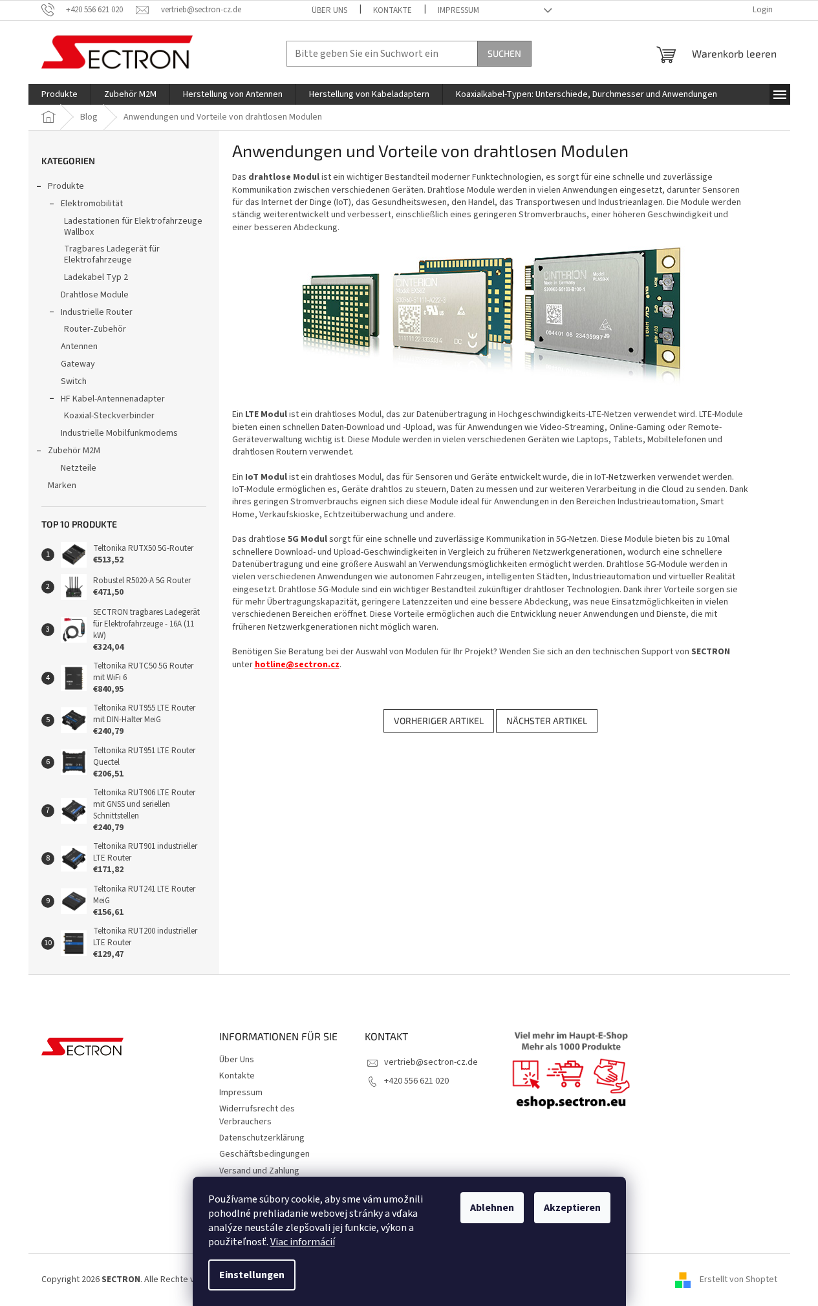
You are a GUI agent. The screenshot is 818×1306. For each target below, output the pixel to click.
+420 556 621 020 (416, 1081)
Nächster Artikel (546, 720)
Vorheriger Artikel (439, 720)
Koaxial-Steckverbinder (109, 415)
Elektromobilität (92, 203)
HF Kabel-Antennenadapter (113, 398)
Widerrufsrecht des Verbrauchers (257, 1115)
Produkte (66, 186)
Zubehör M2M (74, 450)
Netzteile (78, 468)
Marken (62, 485)
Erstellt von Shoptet (738, 1279)
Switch (74, 381)
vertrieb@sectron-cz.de (431, 1062)
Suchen (504, 53)
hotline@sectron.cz (297, 664)
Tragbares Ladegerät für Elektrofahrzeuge (112, 254)
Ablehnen (492, 1208)
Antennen (79, 346)
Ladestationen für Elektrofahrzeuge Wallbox (133, 227)
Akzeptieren (572, 1208)
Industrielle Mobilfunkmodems (119, 433)
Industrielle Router (97, 312)
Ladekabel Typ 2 (96, 277)
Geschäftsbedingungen (264, 1154)
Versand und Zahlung (259, 1170)
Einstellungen (252, 1275)
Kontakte (392, 10)
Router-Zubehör (95, 329)
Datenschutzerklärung (262, 1137)
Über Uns (329, 10)
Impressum (458, 10)
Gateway (78, 364)
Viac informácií (302, 1242)
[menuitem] (59, 94)
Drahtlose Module (95, 294)
